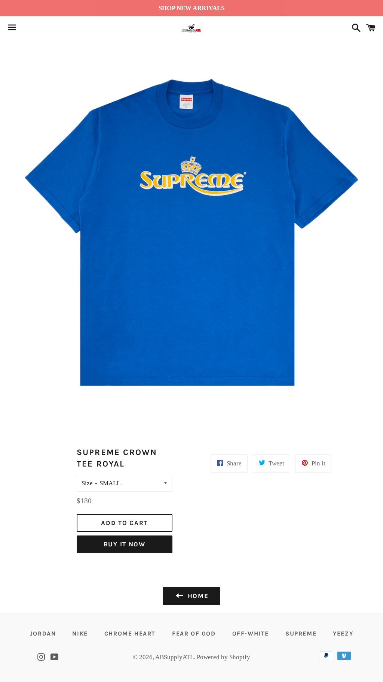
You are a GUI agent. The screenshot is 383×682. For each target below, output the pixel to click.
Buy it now (124, 544)
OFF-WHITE (250, 633)
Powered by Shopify (223, 657)
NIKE (80, 633)
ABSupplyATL (174, 657)
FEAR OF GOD (194, 633)
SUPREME (300, 633)
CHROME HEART (130, 633)
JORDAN (43, 633)
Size (87, 483)
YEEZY (343, 633)
